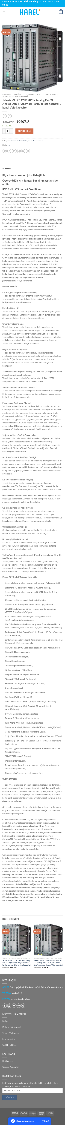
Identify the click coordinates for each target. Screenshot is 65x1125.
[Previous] (2, 948)
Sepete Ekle (24, 131)
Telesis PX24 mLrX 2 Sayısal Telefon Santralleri (27, 141)
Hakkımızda (7, 1061)
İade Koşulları (8, 1039)
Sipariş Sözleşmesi (10, 1033)
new (9, 145)
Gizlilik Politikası (9, 1045)
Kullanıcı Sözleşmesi (11, 1027)
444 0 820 (17, 993)
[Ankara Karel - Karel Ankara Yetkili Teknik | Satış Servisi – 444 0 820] (32, 12)
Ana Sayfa (6, 94)
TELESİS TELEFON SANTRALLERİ (25, 94)
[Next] (62, 948)
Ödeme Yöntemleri (10, 1067)
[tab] (32, 169)
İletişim (5, 1021)
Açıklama (6, 168)
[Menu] (4, 12)
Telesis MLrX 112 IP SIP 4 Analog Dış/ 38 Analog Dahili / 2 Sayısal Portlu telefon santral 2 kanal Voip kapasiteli (48, 962)
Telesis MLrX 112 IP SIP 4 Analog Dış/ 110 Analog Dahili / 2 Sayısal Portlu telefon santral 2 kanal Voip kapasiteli (16, 962)
